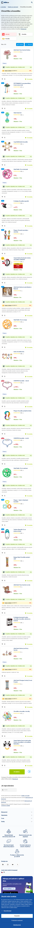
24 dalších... (17, 772)
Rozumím (17, 916)
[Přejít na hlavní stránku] (5, 2)
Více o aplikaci (8, 888)
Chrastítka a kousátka (26, 7)
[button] (17, 812)
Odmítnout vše (17, 925)
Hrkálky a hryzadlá (25, 795)
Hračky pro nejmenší (13, 7)
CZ (4, 872)
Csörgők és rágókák (5, 805)
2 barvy (4, 63)
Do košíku (29, 79)
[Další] (29, 771)
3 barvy (4, 182)
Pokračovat (23, 29)
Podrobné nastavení (17, 920)
